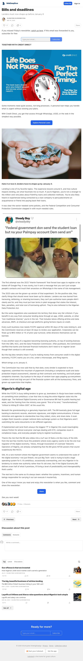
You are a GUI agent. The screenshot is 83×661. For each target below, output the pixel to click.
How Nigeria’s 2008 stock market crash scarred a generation (24, 570)
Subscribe (68, 3)
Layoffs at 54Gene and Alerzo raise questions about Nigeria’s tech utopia (35, 595)
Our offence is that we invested (16, 568)
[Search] (79, 562)
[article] (41, 571)
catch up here (37, 31)
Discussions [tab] (18, 562)
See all (6, 608)
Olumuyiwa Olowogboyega (16, 18)
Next (75, 519)
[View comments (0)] (12, 25)
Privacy (45, 646)
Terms (51, 646)
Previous (10, 519)
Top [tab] (4, 562)
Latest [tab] (10, 562)
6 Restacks (27, 504)
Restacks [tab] (16, 535)
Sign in (77, 3)
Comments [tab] (7, 535)
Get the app (52, 651)
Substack (31, 656)
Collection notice (61, 646)
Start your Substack (35, 651)
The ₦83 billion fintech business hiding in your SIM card (22, 584)
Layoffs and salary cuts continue (14, 597)
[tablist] (11, 535)
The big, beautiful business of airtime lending (22, 581)
